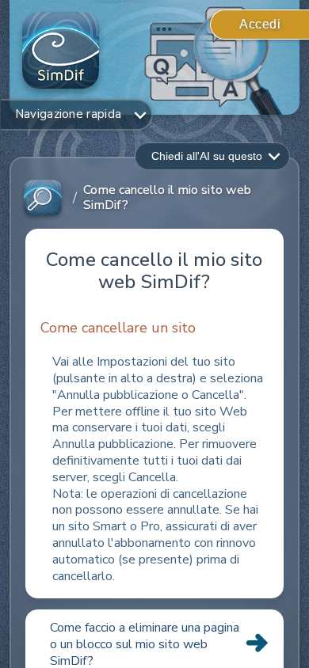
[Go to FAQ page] (43, 198)
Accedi (259, 24)
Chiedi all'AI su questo (206, 156)
